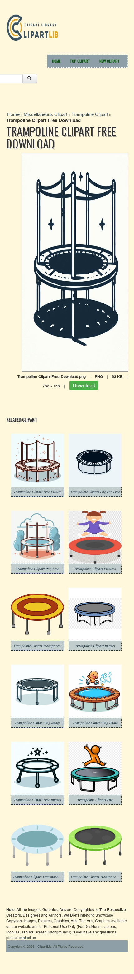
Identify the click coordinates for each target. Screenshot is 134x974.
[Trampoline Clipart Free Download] (75, 261)
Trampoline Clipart (89, 114)
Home (56, 61)
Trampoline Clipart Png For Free (95, 491)
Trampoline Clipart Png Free (37, 568)
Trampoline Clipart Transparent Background (46, 876)
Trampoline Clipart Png (95, 799)
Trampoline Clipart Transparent (37, 645)
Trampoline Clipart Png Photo (95, 722)
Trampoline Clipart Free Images (37, 799)
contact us (27, 937)
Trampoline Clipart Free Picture (37, 491)
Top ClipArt (80, 61)
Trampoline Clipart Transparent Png (97, 876)
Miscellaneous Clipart (45, 114)
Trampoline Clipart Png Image (37, 722)
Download (84, 385)
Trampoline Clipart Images (95, 645)
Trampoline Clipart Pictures (95, 568)
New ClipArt (109, 61)
